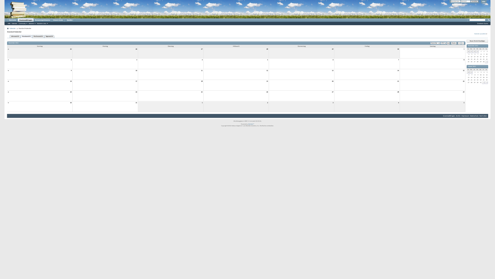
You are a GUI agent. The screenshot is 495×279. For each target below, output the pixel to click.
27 (202, 49)
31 (136, 103)
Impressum (465, 116)
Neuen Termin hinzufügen (477, 41)
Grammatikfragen (25, 20)
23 (71, 92)
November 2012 (473, 46)
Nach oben (483, 116)
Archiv (458, 116)
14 (398, 70)
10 (136, 70)
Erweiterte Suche (482, 23)
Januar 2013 (472, 66)
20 (332, 81)
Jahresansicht (15, 36)
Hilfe (483, 2)
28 (267, 49)
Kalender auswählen (480, 34)
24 (136, 92)
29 (332, 49)
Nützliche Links (41, 23)
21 (398, 81)
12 (267, 70)
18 (202, 81)
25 (71, 49)
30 (398, 49)
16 (71, 81)
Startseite (12, 20)
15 (463, 70)
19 (267, 81)
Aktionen (31, 23)
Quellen (69, 20)
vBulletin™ (251, 124)
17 (136, 81)
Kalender (14, 23)
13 (332, 70)
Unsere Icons (58, 20)
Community (22, 23)
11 (202, 70)
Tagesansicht (49, 36)
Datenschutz (474, 116)
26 (136, 49)
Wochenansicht (38, 36)
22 (463, 81)
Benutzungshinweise (42, 20)
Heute (454, 43)
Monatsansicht (26, 36)
